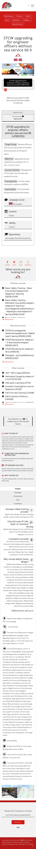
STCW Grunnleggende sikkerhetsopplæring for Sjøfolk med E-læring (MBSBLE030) (20, 333)
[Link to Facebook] (32, 846)
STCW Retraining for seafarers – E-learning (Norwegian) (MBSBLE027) (19, 342)
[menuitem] (27, 5)
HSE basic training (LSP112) (18, 382)
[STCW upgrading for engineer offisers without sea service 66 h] (20, 60)
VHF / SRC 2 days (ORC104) (17, 373)
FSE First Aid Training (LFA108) (19, 392)
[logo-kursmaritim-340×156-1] (15, 5)
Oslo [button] (17, 500)
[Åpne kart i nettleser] (18, 792)
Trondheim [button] (18, 504)
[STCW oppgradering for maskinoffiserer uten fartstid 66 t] (16, 60)
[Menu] (31, 5)
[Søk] (27, 5)
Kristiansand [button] (17, 496)
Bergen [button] (18, 489)
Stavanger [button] (17, 492)
